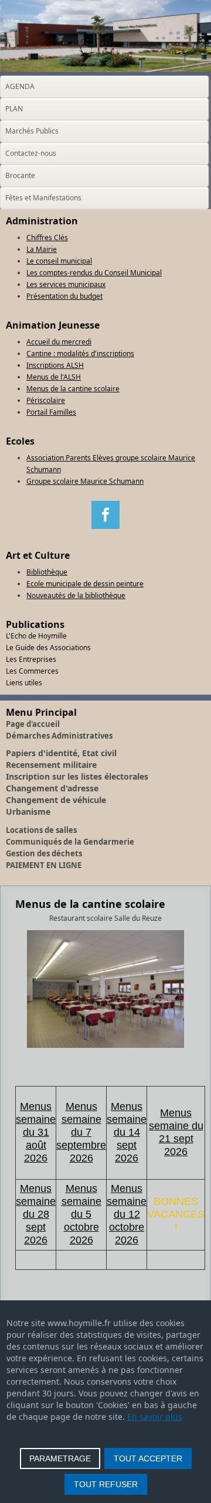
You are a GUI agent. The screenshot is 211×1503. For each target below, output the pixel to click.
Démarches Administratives (59, 735)
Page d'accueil (33, 724)
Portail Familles (51, 412)
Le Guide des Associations (48, 648)
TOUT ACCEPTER (148, 1458)
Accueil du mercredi (58, 342)
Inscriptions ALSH (55, 365)
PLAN (14, 109)
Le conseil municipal (59, 261)
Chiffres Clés (47, 237)
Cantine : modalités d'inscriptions (80, 353)
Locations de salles (41, 830)
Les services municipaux (66, 284)
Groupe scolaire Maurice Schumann (85, 481)
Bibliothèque (46, 572)
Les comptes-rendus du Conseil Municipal (94, 273)
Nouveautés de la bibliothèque (75, 595)
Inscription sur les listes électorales (77, 776)
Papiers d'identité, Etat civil (61, 753)
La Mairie (41, 249)
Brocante (20, 175)
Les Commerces (32, 671)
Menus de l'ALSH (53, 377)
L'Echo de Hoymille (36, 636)
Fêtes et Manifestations (43, 198)
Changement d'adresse (52, 788)
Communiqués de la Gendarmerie (70, 841)
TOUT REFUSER (106, 1484)
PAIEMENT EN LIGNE (43, 865)
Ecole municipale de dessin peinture (85, 584)
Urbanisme (28, 811)
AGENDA (20, 86)
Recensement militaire (51, 764)
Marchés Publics (32, 131)
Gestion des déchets (44, 853)
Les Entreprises (31, 659)
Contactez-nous (30, 153)
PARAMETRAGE (60, 1458)
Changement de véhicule (56, 799)
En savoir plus (154, 1416)
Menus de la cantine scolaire (73, 389)
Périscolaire (45, 400)
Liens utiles (24, 683)
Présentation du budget (64, 296)
